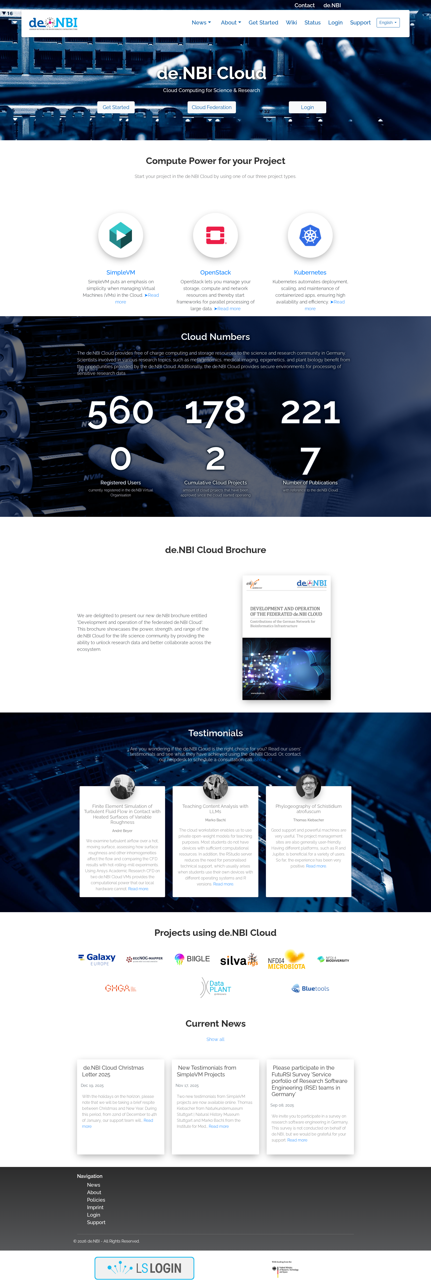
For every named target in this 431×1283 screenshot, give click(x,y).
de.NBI (332, 5)
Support (360, 22)
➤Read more (227, 308)
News (199, 22)
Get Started (263, 22)
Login (335, 22)
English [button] (386, 22)
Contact (305, 5)
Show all (263, 759)
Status (313, 22)
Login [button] (307, 107)
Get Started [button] (116, 107)
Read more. (138, 888)
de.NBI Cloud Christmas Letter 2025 (113, 1070)
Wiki (291, 22)
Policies (96, 1200)
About (229, 22)
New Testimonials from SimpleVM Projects (206, 1070)
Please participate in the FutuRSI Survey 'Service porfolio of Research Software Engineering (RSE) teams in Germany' (309, 1080)
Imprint (95, 1207)
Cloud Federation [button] (212, 107)
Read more (219, 1126)
